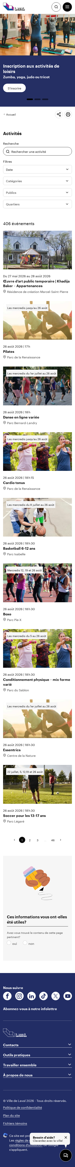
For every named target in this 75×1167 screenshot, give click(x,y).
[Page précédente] (14, 840)
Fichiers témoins (15, 1122)
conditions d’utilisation (25, 1144)
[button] (67, 7)
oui (9, 943)
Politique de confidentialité (22, 1107)
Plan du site (11, 1115)
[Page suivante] (61, 840)
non (25, 943)
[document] (37, 493)
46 (53, 840)
